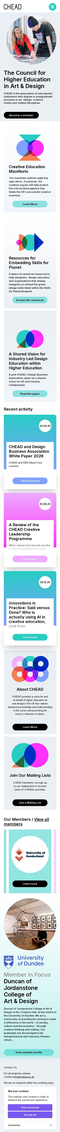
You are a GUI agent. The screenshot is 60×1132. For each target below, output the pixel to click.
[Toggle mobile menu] (52, 7)
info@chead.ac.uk (23, 1076)
